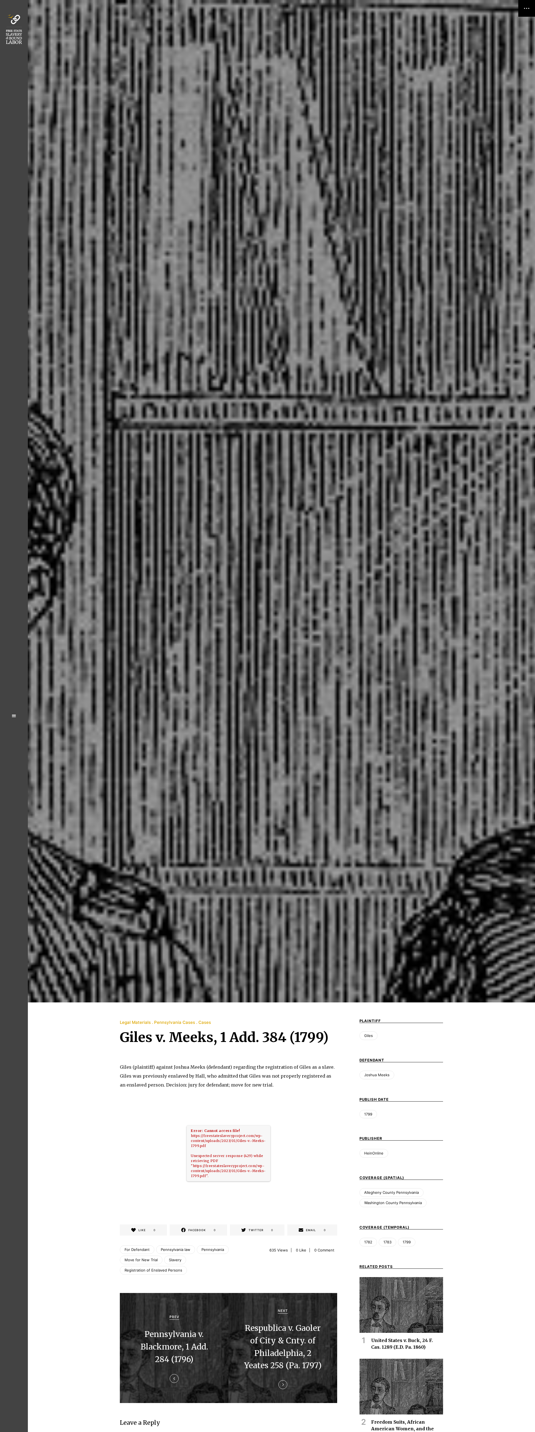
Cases (204, 1022)
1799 (368, 1114)
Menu (14, 716)
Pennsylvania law (175, 1249)
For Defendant (137, 1249)
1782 (368, 1242)
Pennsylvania (212, 1249)
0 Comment (324, 1250)
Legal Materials (135, 1022)
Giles (368, 1035)
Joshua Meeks (377, 1075)
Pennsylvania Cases (174, 1022)
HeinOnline (373, 1153)
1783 (387, 1242)
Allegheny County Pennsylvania (391, 1192)
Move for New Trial (141, 1260)
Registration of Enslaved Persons (153, 1270)
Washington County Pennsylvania (393, 1202)
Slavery (175, 1260)
